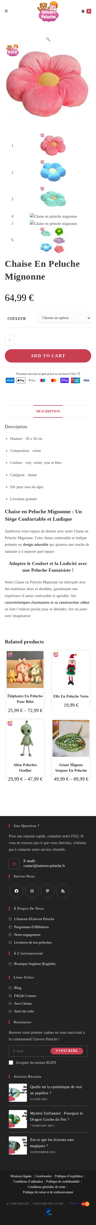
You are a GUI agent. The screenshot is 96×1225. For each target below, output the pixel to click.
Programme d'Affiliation (31, 927)
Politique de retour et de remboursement (48, 1192)
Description (48, 411)
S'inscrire (67, 1051)
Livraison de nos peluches (33, 942)
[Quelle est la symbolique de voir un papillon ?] (18, 1093)
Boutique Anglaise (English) (34, 964)
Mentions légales (21, 1176)
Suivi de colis (24, 1011)
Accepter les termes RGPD (36, 1063)
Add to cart (48, 355)
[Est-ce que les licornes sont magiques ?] (18, 1145)
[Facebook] (16, 891)
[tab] (48, 411)
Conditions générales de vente (46, 1187)
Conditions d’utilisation (28, 1181)
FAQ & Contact (25, 996)
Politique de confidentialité (62, 1181)
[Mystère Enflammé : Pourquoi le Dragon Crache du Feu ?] (18, 1119)
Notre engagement (27, 935)
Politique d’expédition (69, 1176)
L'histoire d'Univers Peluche (34, 919)
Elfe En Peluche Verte (71, 696)
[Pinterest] (47, 891)
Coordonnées (43, 1176)
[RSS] (63, 891)
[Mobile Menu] (6, 11)
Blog (17, 988)
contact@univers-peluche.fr (44, 866)
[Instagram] (32, 891)
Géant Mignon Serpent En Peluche (71, 768)
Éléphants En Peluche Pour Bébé (25, 699)
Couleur (16, 319)
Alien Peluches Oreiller (25, 768)
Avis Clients (23, 1003)
